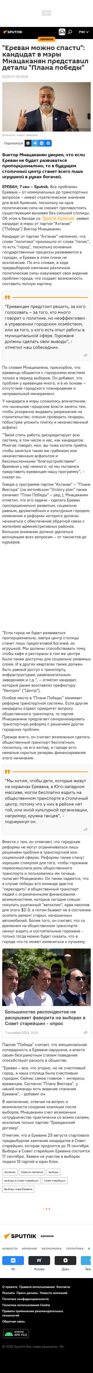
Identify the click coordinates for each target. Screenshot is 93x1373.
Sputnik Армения (58, 218)
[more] (85, 355)
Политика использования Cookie (26, 1305)
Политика (75, 1248)
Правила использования (37, 1287)
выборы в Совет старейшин (21, 1180)
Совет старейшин (54, 1180)
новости (9, 1248)
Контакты (63, 1287)
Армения (9, 1172)
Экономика (51, 1248)
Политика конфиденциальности (25, 1299)
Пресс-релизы (27, 1293)
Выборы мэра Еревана (18, 1189)
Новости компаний (53, 1293)
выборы (54, 1172)
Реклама (8, 1293)
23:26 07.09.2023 (15, 77)
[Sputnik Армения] (13, 34)
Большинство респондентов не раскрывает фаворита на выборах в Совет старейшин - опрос (45, 1017)
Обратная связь (13, 1321)
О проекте (9, 1287)
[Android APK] (16, 1334)
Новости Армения (32, 1172)
